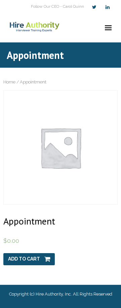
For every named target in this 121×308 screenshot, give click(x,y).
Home (9, 81)
